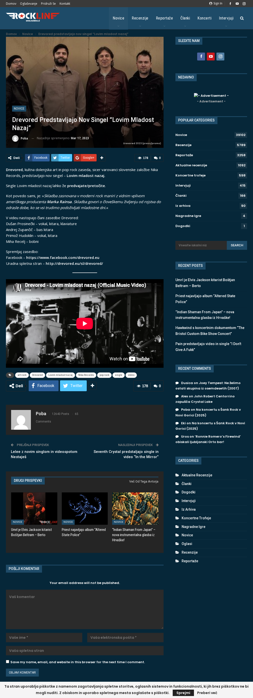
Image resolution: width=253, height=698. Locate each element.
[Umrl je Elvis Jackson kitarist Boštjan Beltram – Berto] (34, 508)
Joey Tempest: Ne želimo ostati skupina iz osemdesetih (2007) (208, 386)
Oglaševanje (28, 3)
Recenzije (140, 18)
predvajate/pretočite (86, 185)
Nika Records (86, 375)
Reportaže (164, 18)
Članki (185, 18)
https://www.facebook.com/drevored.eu (62, 257)
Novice (118, 18)
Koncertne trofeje (190, 175)
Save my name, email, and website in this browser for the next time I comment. (77, 662)
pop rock (104, 375)
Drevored (37, 375)
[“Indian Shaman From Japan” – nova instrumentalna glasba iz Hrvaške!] (135, 508)
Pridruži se (48, 3)
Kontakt (65, 3)
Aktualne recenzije (191, 165)
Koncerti (204, 18)
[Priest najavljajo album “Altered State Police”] (85, 508)
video (131, 375)
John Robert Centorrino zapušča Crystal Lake (205, 399)
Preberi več (207, 693)
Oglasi (187, 544)
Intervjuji (226, 18)
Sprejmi (183, 692)
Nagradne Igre (188, 215)
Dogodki (182, 226)
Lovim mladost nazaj (60, 375)
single (118, 375)
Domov (11, 3)
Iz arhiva (182, 205)
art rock (22, 375)
